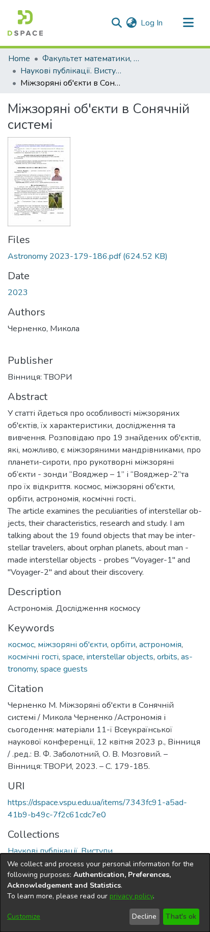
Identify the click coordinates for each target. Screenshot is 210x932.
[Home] (25, 23)
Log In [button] (152, 23)
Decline (144, 916)
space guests (64, 669)
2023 (18, 292)
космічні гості (33, 656)
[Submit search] (116, 23)
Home (19, 58)
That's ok (181, 916)
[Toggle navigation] (188, 23)
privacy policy (131, 896)
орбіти (123, 644)
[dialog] (105, 893)
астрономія (160, 644)
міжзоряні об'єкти (72, 644)
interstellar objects (120, 656)
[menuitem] (131, 23)
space (72, 656)
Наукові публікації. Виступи (71, 70)
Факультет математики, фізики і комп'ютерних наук (93, 58)
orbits (167, 656)
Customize (23, 916)
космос (21, 644)
